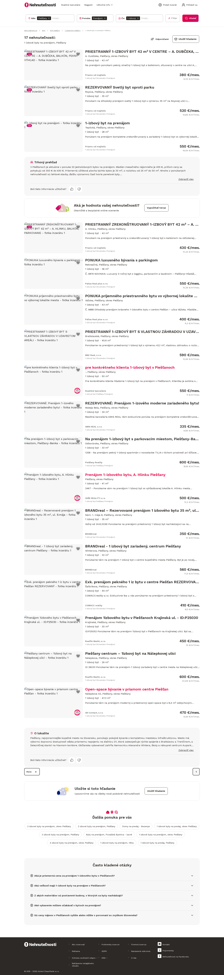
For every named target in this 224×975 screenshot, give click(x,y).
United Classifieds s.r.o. (48, 971)
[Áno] (72, 189)
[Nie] (79, 189)
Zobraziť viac (186, 179)
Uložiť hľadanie (188, 39)
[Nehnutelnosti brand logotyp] (40, 5)
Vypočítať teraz (156, 207)
